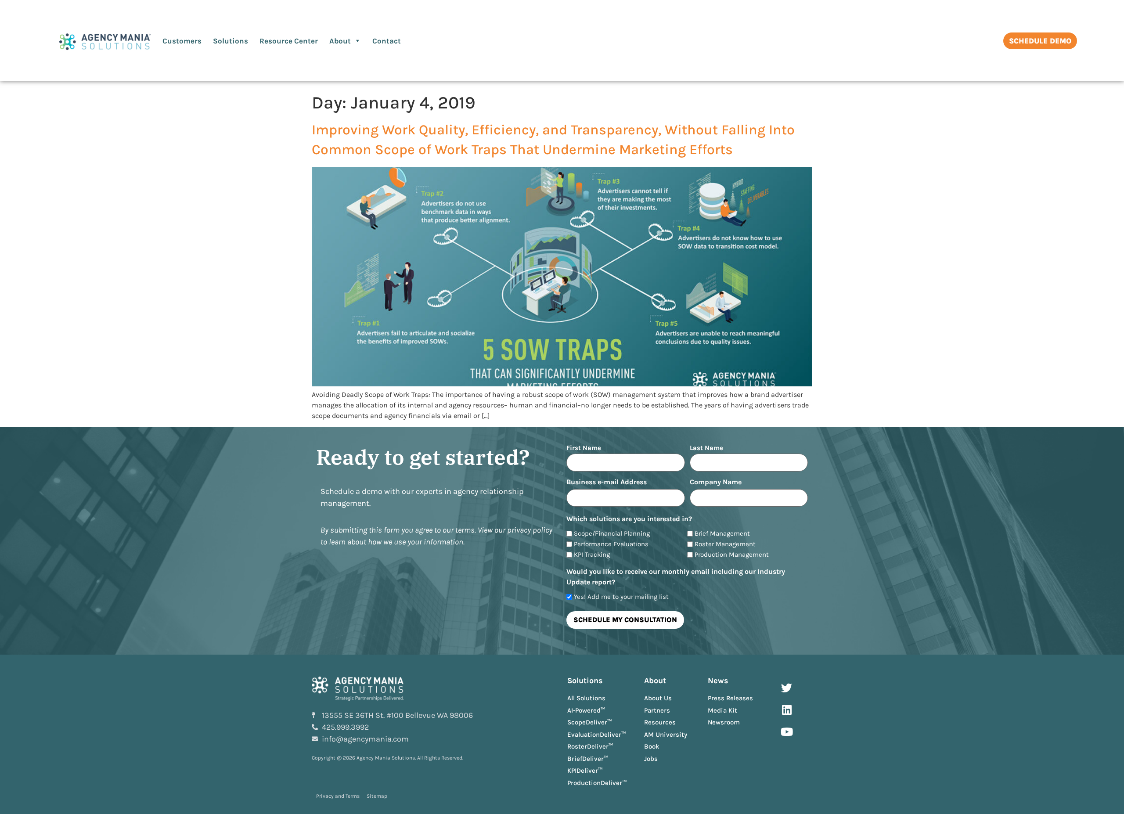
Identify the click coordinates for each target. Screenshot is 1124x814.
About (340, 40)
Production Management (732, 554)
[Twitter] (787, 688)
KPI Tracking (592, 554)
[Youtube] (787, 731)
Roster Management (725, 544)
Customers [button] (182, 40)
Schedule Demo (1040, 40)
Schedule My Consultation (625, 620)
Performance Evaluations (611, 544)
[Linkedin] (787, 709)
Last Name (706, 447)
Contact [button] (386, 40)
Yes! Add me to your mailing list (621, 597)
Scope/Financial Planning (612, 533)
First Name (583, 447)
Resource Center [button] (288, 40)
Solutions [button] (230, 40)
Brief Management (722, 533)
